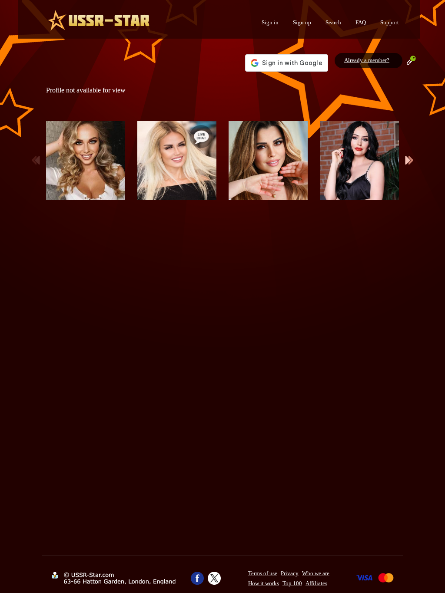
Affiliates (316, 583)
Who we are (315, 573)
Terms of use (262, 573)
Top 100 (292, 583)
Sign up (302, 22)
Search (333, 22)
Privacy (290, 573)
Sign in (270, 22)
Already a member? (366, 60)
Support (389, 22)
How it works (263, 583)
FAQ (360, 22)
